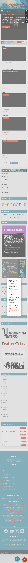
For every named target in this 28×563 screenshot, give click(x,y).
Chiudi (17, 313)
